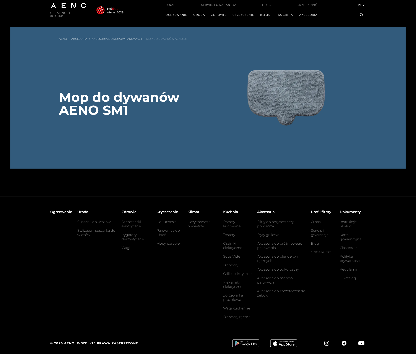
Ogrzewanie (176, 14)
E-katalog (348, 278)
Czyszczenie (243, 14)
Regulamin (349, 269)
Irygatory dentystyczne (133, 237)
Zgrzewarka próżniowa (233, 297)
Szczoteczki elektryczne (131, 224)
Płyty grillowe (268, 235)
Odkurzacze (166, 222)
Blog (266, 4)
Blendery (230, 265)
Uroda (199, 14)
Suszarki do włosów (94, 222)
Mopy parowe (168, 243)
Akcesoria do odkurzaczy (278, 269)
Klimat (266, 14)
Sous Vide (231, 256)
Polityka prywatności (350, 258)
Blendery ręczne (236, 317)
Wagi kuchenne (236, 308)
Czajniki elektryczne (232, 245)
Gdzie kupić (307, 4)
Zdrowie (218, 14)
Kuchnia (285, 14)
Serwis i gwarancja (219, 4)
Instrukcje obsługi (348, 224)
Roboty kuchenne (231, 224)
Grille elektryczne (237, 274)
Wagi (126, 248)
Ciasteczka (349, 248)
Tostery (229, 235)
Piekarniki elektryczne (232, 284)
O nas (170, 4)
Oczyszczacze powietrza (198, 224)
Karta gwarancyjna (350, 237)
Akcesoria (308, 14)
